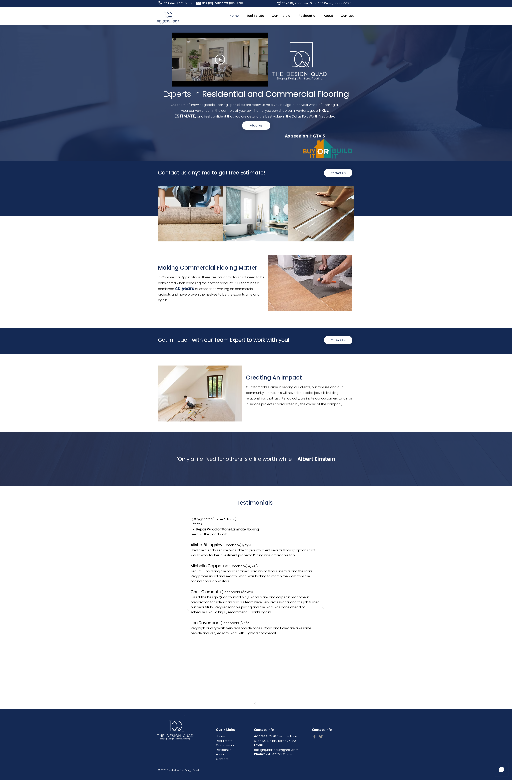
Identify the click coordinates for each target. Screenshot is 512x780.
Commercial (225, 745)
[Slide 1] (255, 703)
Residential (224, 750)
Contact (222, 759)
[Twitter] (320, 736)
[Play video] (220, 60)
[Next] (323, 609)
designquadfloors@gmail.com (222, 3)
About (220, 754)
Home (220, 736)
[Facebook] (314, 736)
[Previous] (188, 609)
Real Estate (224, 741)
